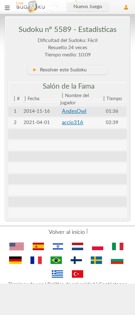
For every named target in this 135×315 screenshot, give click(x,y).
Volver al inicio (67, 232)
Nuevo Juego (87, 6)
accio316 (72, 122)
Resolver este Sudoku (59, 69)
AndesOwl (74, 111)
